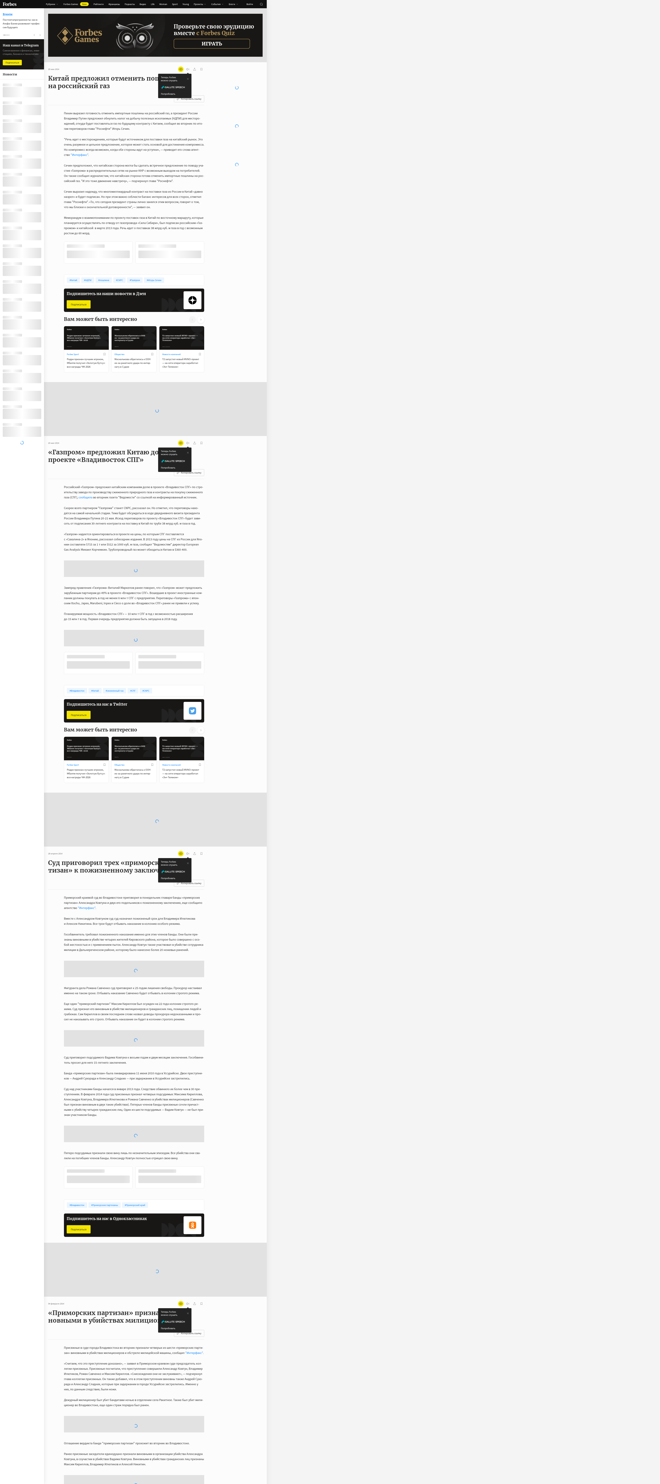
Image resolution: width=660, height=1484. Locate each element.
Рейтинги (99, 4)
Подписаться (78, 304)
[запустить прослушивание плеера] (187, 69)
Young (186, 4)
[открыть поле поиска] (261, 4)
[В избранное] (109, 246)
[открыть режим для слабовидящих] (181, 69)
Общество (119, 353)
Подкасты (130, 4)
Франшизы (114, 4)
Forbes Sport (73, 353)
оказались (121, 1408)
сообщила (85, 497)
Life (153, 4)
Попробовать (168, 93)
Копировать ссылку (191, 98)
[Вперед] (209, 253)
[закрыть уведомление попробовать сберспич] (188, 79)
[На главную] (9, 4)
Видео (143, 4)
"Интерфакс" (79, 155)
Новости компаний (171, 353)
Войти (249, 4)
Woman (163, 4)
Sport (175, 4)
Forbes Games (75, 4)
